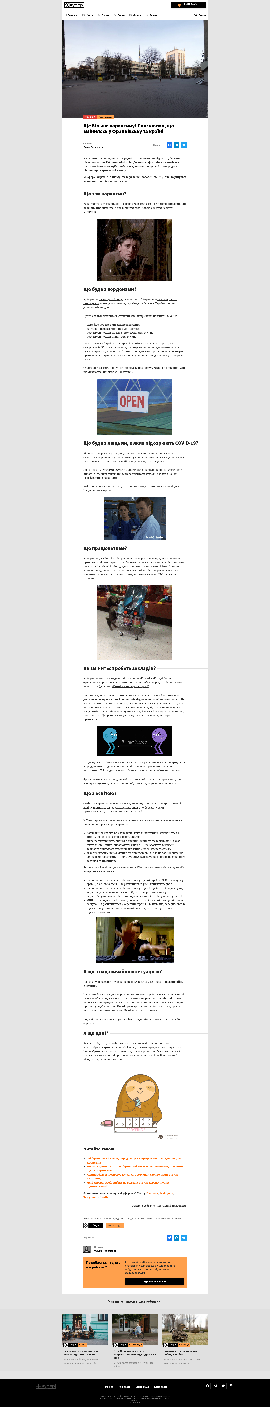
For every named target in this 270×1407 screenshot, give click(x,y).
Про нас (108, 1386)
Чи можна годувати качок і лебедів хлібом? (181, 1352)
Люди (105, 14)
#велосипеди (135, 1344)
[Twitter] (223, 1386)
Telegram (89, 1197)
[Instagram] (231, 1386)
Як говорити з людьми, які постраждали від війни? (80, 1352)
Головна (73, 14)
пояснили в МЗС (164, 316)
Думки (137, 14)
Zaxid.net (106, 867)
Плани (153, 14)
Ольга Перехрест (105, 1250)
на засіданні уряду (111, 299)
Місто (89, 14)
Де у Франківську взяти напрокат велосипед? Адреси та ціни (134, 1354)
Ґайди (121, 14)
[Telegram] (215, 1386)
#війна (82, 1344)
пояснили (131, 820)
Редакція (124, 1386)
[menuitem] (71, 15)
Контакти (160, 1386)
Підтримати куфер (155, 1281)
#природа (184, 1344)
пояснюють (112, 461)
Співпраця (142, 1386)
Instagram (166, 1193)
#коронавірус (105, 116)
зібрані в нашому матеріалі (130, 686)
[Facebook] (208, 1386)
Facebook (152, 1193)
